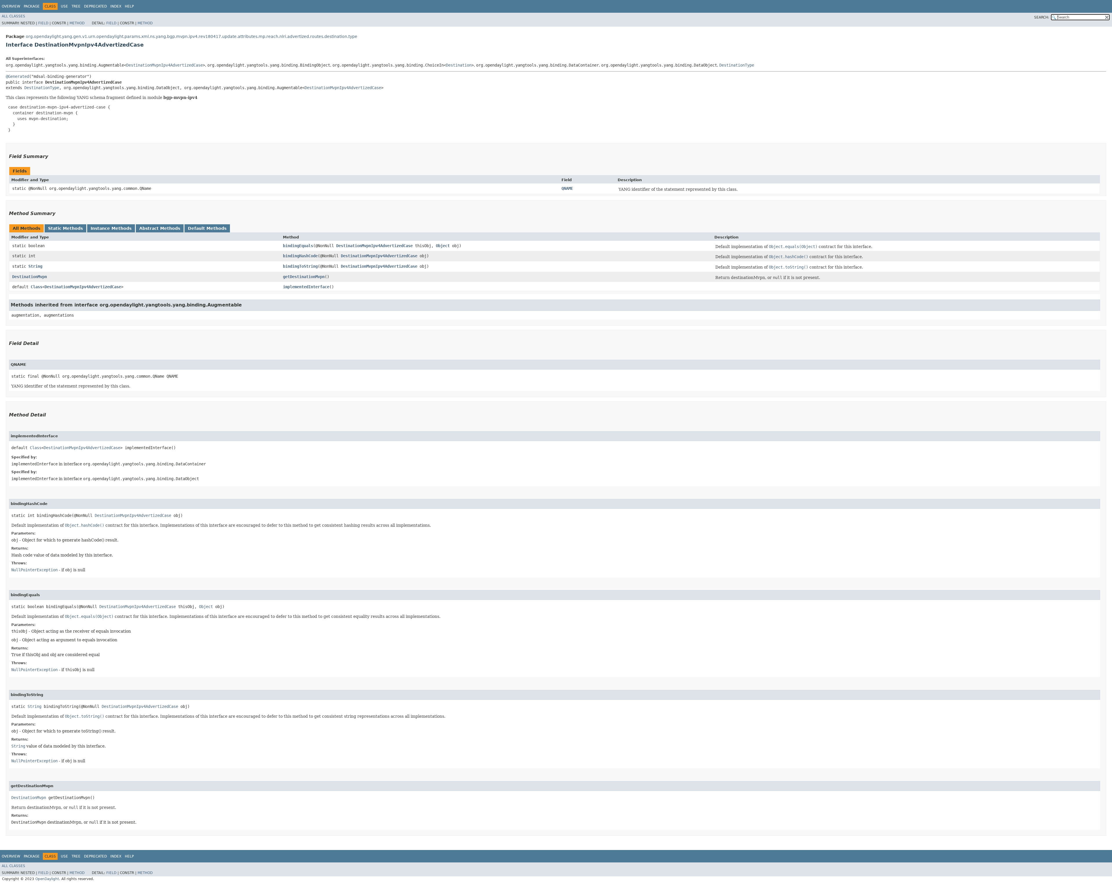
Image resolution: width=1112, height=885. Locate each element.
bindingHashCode (300, 256)
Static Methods (65, 228)
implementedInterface (306, 286)
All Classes (13, 16)
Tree (76, 6)
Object (443, 245)
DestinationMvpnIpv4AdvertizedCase (164, 65)
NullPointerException (34, 570)
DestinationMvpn (29, 276)
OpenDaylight (47, 879)
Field (43, 23)
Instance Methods (111, 228)
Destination (458, 65)
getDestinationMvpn (304, 276)
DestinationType (736, 65)
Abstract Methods (159, 228)
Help (129, 6)
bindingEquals (298, 245)
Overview (11, 6)
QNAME (567, 188)
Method (77, 23)
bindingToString (300, 266)
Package (32, 6)
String (35, 266)
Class (36, 286)
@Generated (17, 76)
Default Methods (207, 228)
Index (115, 6)
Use (64, 6)
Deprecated (95, 6)
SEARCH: (1041, 17)
